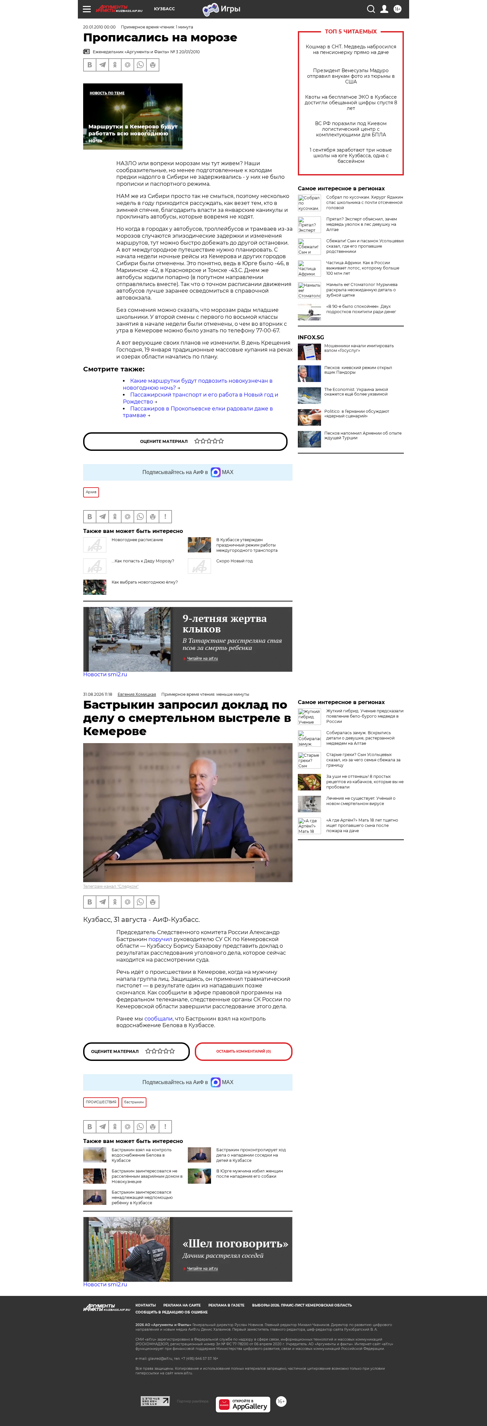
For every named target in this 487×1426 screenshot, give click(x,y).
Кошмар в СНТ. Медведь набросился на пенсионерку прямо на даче (351, 49)
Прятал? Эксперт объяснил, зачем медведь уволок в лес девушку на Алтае (361, 224)
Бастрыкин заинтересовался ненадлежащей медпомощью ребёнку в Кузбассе (142, 1197)
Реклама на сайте (182, 1305)
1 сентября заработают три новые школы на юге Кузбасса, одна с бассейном (351, 155)
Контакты (145, 1305)
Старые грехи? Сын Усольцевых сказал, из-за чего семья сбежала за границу (363, 760)
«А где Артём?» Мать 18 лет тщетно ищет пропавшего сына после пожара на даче (362, 825)
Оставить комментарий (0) (243, 1051)
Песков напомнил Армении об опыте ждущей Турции (363, 435)
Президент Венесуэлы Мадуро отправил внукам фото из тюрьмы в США (351, 76)
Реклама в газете (226, 1305)
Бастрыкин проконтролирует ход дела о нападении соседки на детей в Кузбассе (251, 1155)
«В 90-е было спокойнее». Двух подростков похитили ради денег (361, 309)
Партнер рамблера (192, 1401)
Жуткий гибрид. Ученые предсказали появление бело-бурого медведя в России (365, 716)
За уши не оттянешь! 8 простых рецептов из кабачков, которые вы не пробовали (365, 781)
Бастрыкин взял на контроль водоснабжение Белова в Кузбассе (142, 1155)
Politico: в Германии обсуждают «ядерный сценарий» (356, 413)
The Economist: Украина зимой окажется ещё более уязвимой (356, 392)
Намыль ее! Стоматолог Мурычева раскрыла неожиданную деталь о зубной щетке (362, 290)
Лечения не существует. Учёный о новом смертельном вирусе (361, 801)
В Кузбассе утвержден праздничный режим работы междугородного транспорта (247, 545)
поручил (161, 939)
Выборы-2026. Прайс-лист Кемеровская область (302, 1305)
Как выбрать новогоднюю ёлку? (145, 582)
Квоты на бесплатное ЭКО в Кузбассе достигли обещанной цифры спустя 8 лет (351, 102)
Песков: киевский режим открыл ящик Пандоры (358, 370)
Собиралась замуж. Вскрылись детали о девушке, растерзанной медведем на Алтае (360, 738)
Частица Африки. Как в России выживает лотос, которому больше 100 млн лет (362, 268)
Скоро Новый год (234, 560)
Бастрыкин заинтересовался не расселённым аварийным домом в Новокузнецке (147, 1176)
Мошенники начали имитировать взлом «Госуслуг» (359, 348)
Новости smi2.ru (105, 674)
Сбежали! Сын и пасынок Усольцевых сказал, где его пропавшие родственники (365, 246)
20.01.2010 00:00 (99, 26)
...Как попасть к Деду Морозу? (143, 560)
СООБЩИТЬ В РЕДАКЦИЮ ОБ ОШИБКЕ (171, 1312)
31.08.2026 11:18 (97, 694)
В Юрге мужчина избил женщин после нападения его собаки (249, 1173)
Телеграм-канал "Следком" (110, 886)
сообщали (158, 1019)
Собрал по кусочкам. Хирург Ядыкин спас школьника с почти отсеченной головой (364, 202)
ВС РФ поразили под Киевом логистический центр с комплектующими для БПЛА (351, 129)
